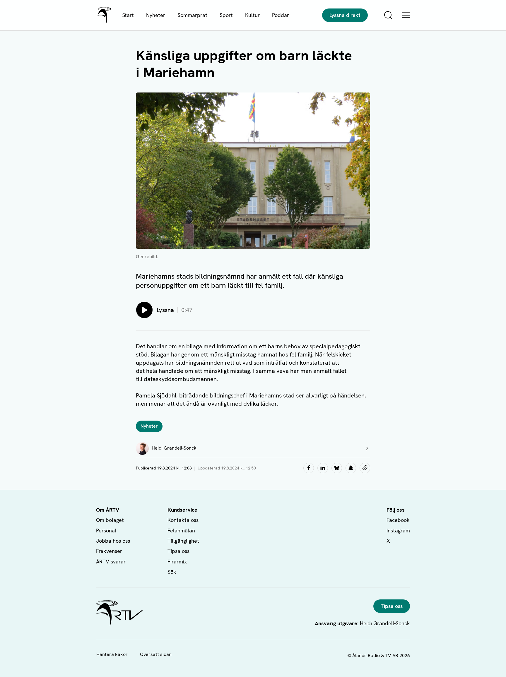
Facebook (398, 520)
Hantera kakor (112, 654)
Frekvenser (109, 551)
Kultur (252, 15)
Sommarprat (192, 15)
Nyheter (155, 15)
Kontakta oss (183, 520)
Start (128, 15)
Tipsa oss (178, 551)
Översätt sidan (156, 654)
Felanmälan (181, 530)
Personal (106, 530)
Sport (226, 15)
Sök (171, 571)
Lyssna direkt (344, 15)
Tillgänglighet (183, 540)
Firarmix (177, 561)
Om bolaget (110, 520)
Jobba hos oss (113, 540)
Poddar (280, 15)
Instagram (398, 530)
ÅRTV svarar (111, 561)
